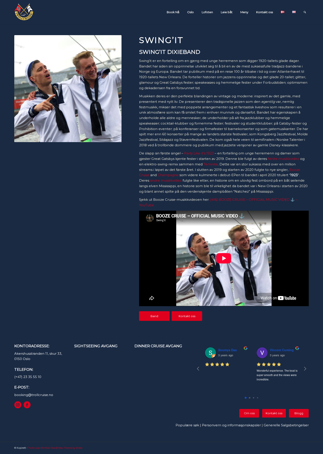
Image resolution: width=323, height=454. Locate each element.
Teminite (210, 164)
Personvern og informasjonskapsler (231, 425)
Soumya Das (227, 350)
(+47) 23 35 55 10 (27, 377)
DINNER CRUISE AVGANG (158, 346)
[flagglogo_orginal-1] (24, 12)
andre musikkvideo (166, 180)
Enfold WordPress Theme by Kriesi (62, 447)
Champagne (168, 175)
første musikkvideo (283, 159)
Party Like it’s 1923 (199, 153)
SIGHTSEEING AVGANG (96, 346)
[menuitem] (174, 12)
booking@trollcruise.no (33, 395)
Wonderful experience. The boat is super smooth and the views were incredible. (277, 375)
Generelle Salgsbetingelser (286, 425)
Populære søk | (189, 425)
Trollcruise (34, 447)
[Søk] (305, 12)
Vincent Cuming (282, 350)
